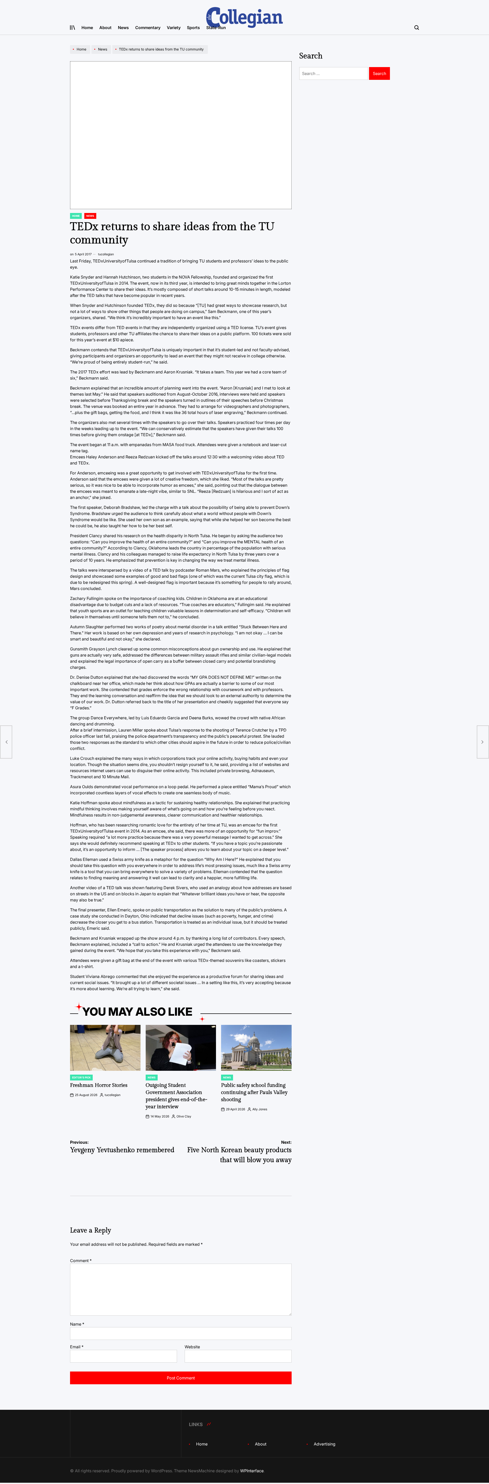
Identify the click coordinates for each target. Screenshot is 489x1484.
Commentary (147, 27)
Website (192, 1346)
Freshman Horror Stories (98, 1085)
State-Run (216, 27)
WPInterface (252, 1470)
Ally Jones (259, 1109)
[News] (101, 54)
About (105, 27)
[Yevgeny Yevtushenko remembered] (6, 742)
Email (77, 1346)
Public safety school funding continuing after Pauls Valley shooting (254, 1092)
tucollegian (106, 254)
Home (87, 27)
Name (77, 1324)
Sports (193, 27)
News (123, 27)
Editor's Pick (81, 1077)
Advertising (324, 1444)
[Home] (80, 54)
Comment (81, 1260)
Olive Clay (183, 1116)
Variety (174, 27)
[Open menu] (72, 27)
